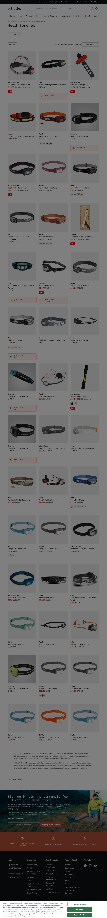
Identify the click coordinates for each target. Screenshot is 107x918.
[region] (53, 909)
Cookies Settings (80, 904)
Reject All (79, 909)
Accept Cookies (79, 915)
